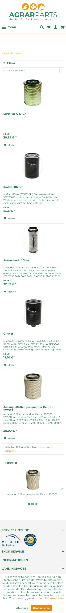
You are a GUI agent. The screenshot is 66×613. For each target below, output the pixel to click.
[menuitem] (8, 27)
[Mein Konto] (56, 27)
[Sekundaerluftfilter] (33, 239)
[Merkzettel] (48, 27)
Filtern (10, 63)
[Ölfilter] (33, 312)
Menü (12, 27)
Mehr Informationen (51, 598)
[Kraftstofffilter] (33, 166)
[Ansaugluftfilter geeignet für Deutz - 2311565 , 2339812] (33, 386)
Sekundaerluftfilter (16, 260)
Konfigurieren (41, 608)
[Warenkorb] (63, 27)
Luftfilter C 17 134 (14, 113)
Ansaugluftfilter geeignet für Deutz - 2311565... (28, 409)
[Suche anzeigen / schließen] (41, 27)
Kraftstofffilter (13, 187)
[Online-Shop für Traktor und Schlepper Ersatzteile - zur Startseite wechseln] (33, 11)
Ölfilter (8, 333)
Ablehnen (22, 608)
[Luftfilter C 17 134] (33, 92)
